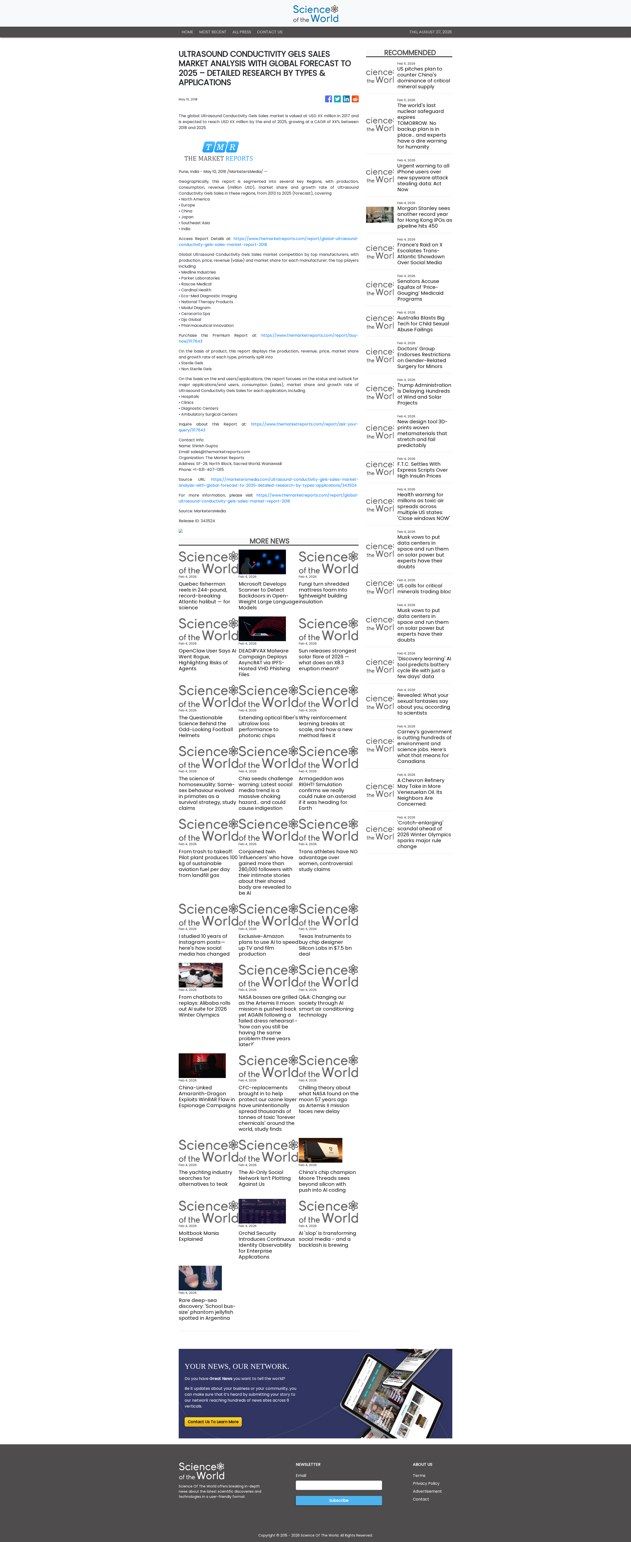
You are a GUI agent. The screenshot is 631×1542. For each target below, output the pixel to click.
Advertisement (427, 1491)
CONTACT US (269, 32)
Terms (419, 1475)
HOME (187, 32)
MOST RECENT (213, 32)
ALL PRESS (241, 32)
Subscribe (339, 1500)
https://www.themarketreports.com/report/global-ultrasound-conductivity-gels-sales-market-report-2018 (269, 498)
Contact (421, 1499)
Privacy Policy (426, 1483)
